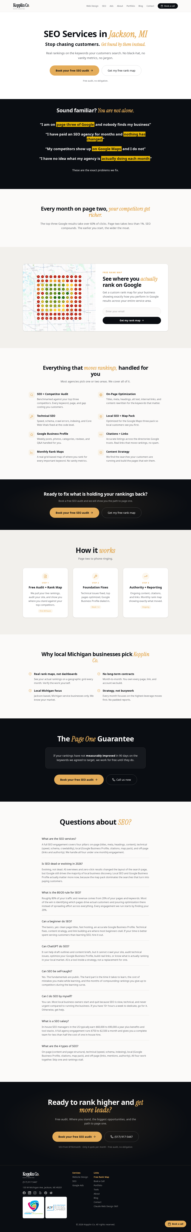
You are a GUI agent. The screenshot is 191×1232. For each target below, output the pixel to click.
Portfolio (131, 5)
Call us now (123, 779)
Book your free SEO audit (72, 70)
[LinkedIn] (29, 1192)
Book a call (169, 5)
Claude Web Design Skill (106, 1206)
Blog (140, 5)
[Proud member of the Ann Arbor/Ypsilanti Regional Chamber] (56, 1207)
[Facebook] (24, 1192)
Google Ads (78, 1185)
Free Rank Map (101, 1177)
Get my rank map (130, 320)
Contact (150, 5)
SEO (104, 5)
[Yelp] (40, 1192)
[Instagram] (34, 1192)
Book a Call (99, 1181)
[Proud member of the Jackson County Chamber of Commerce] (33, 1207)
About (120, 5)
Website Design (80, 1177)
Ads (111, 5)
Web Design (92, 5)
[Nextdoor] (51, 1192)
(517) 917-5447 (124, 1136)
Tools (96, 1189)
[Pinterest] (45, 1192)
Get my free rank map (121, 70)
